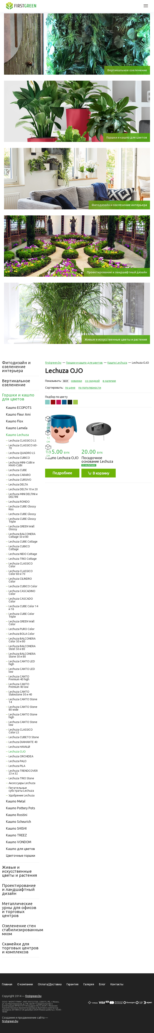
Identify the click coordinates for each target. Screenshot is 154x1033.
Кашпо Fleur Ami (18, 414)
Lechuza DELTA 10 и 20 (23, 489)
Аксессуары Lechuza (22, 783)
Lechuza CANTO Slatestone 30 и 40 (20, 693)
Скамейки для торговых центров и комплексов (20, 948)
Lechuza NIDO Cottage (23, 554)
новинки (76, 380)
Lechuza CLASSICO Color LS (21, 731)
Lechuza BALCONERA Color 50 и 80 (22, 640)
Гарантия (72, 984)
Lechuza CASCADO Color (21, 600)
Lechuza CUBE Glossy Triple (22, 520)
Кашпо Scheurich (18, 821)
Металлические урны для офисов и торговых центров (19, 909)
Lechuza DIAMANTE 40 (23, 742)
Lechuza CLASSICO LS (22, 440)
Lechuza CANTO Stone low (23, 723)
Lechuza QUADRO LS (22, 453)
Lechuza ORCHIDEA (21, 756)
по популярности (89, 387)
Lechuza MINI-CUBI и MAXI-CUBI (21, 464)
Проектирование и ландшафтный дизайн (19, 889)
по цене (70, 387)
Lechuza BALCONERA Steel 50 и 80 (22, 648)
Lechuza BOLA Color (21, 633)
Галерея (88, 984)
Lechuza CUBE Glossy (22, 514)
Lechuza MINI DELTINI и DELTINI (23, 495)
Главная (7, 984)
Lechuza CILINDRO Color (20, 580)
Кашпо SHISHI (16, 828)
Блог (102, 984)
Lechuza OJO (17, 751)
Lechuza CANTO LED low (22, 670)
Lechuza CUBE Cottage (23, 541)
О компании (25, 984)
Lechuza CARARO (20, 474)
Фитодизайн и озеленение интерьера (16, 366)
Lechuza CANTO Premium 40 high (19, 678)
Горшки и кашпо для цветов (18, 397)
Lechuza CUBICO (19, 457)
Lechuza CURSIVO (20, 479)
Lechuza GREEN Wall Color (21, 623)
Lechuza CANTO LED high (22, 663)
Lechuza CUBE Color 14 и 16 (23, 608)
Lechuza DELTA (18, 484)
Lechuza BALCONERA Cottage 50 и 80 (22, 535)
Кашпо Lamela (16, 428)
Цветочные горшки (20, 855)
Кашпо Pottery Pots (20, 808)
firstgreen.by (53, 362)
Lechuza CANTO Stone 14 (23, 701)
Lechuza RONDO (19, 501)
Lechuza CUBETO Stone (24, 737)
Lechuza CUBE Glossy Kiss (22, 508)
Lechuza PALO (17, 761)
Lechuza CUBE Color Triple (21, 615)
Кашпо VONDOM (18, 842)
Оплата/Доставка (50, 984)
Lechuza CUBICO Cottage (19, 548)
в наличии (109, 380)
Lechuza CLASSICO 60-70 (23, 447)
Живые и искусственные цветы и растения (19, 871)
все (65, 380)
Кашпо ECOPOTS (18, 407)
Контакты (116, 984)
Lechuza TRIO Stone (21, 778)
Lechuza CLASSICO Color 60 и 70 (21, 572)
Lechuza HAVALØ (19, 746)
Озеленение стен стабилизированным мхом (20, 929)
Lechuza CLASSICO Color (21, 565)
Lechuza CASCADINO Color (22, 592)
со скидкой (92, 380)
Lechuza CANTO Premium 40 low (19, 685)
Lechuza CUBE (18, 470)
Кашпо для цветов (20, 849)
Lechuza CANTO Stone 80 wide (23, 708)
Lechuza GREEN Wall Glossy (21, 528)
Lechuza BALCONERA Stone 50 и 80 (22, 655)
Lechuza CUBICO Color (23, 586)
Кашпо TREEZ (16, 835)
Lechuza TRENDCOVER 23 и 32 (23, 772)
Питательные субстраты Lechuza (21, 789)
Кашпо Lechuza (17, 435)
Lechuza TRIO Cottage (23, 558)
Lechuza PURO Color (21, 629)
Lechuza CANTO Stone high (23, 716)
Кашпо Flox (14, 421)
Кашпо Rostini (16, 815)
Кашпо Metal (15, 801)
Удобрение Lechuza (21, 795)
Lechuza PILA (17, 766)
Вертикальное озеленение (16, 382)
